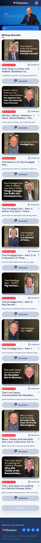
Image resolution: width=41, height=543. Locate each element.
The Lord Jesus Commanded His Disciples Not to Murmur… (17, 394)
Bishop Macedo (9, 65)
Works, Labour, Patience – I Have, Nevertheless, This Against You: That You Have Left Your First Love (18, 116)
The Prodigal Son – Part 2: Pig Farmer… (17, 303)
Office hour (6, 525)
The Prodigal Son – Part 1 (17, 348)
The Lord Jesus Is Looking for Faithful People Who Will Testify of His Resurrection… (17, 487)
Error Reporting (18, 525)
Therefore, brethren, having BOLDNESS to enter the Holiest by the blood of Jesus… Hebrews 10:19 (19, 76)
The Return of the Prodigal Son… (18, 163)
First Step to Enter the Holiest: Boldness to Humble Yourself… (15, 70)
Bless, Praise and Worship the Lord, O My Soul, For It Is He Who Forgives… (17, 440)
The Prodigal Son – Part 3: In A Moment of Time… (19, 256)
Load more (20, 508)
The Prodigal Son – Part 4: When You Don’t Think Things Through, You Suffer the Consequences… (18, 210)
